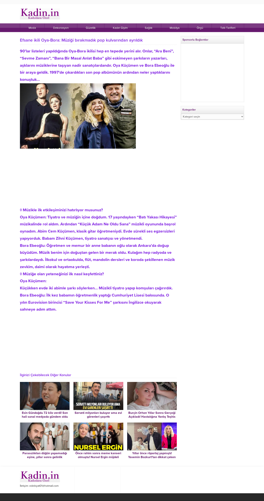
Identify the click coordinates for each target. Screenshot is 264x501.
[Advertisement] (98, 176)
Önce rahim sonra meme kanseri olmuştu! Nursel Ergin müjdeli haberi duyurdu (98, 457)
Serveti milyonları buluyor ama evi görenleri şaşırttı (98, 415)
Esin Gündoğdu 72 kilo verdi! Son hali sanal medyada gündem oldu (45, 415)
